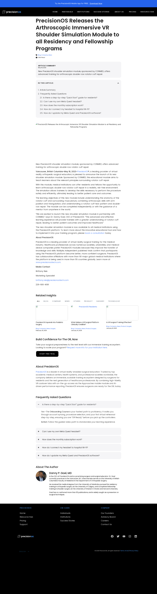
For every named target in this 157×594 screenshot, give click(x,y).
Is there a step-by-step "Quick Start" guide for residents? (70, 97)
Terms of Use (124, 551)
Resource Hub (147, 12)
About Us (119, 12)
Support (24, 524)
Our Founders (107, 513)
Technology (114, 301)
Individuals (67, 12)
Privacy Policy (134, 551)
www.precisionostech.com (48, 262)
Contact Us (106, 524)
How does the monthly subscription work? (63, 105)
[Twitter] (118, 536)
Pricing (132, 12)
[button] (118, 83)
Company (44, 55)
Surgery (100, 301)
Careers (105, 520)
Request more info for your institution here (87, 347)
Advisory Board (108, 517)
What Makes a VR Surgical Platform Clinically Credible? (85, 323)
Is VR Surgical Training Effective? (118, 322)
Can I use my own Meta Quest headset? (63, 101)
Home (55, 12)
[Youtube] (124, 536)
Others (76, 301)
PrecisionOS (82, 171)
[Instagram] (129, 536)
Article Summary (48, 90)
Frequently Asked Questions (53, 93)
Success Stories (101, 12)
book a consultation (94, 233)
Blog (39, 55)
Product (88, 301)
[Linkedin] (135, 536)
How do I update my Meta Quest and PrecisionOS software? (72, 113)
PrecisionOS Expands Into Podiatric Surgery (49, 323)
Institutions (83, 12)
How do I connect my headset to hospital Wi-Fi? (67, 109)
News (50, 55)
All (38, 301)
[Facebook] (112, 536)
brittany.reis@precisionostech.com (52, 280)
